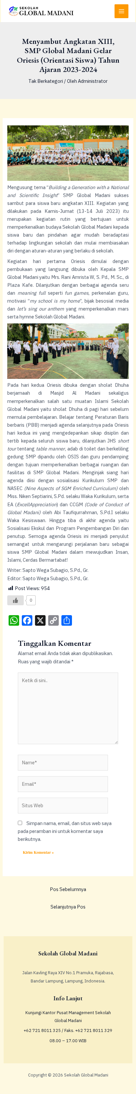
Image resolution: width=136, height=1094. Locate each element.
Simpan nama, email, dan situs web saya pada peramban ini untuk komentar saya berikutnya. (65, 831)
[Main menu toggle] (121, 11)
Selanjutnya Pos (68, 907)
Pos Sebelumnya (68, 889)
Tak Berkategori (45, 81)
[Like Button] (15, 600)
